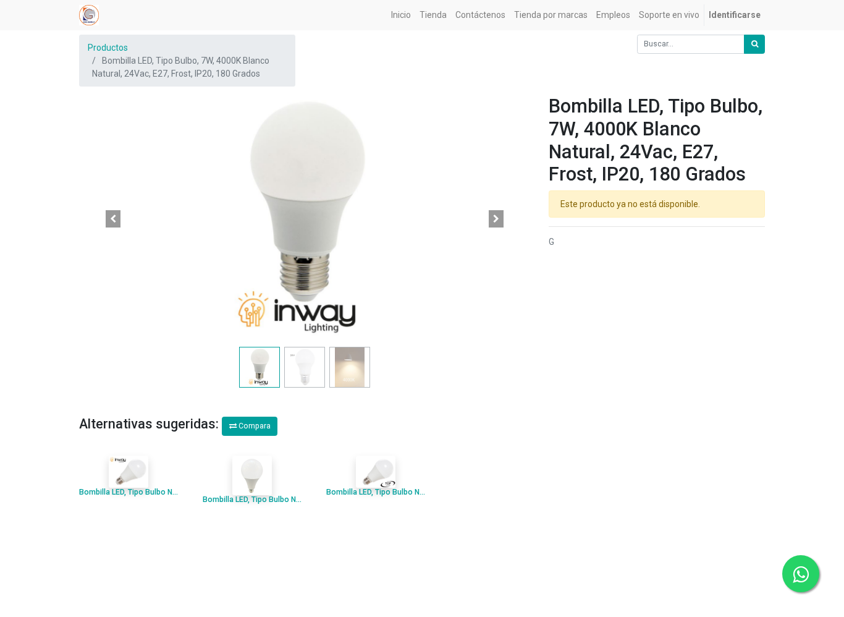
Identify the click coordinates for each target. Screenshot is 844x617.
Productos (108, 48)
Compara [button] (254, 426)
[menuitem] (401, 15)
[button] (113, 218)
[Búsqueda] (754, 44)
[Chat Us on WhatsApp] (800, 573)
